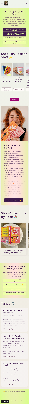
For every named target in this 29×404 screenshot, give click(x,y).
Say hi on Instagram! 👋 (13, 200)
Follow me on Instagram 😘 (14, 285)
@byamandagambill (20, 391)
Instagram (9, 191)
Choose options (6, 89)
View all (14, 99)
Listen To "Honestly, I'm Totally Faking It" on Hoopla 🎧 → (14, 34)
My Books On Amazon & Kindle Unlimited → (14, 29)
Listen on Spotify (8, 329)
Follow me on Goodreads (14, 289)
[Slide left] (11, 95)
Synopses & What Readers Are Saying (14, 42)
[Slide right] (17, 95)
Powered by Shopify (19, 400)
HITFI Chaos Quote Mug (19, 78)
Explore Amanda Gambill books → (14, 280)
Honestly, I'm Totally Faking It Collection (13, 252)
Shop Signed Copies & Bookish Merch (14, 38)
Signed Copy (6, 78)
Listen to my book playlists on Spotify (14, 293)
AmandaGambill (12, 400)
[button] (1, 3)
